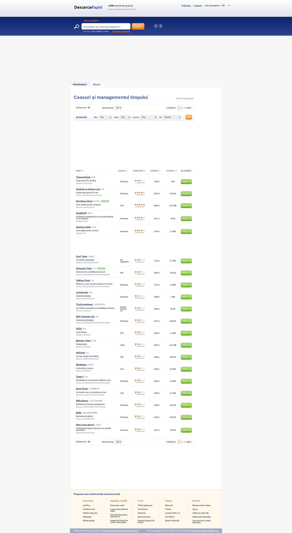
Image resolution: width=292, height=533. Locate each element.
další (188, 108)
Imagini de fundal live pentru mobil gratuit (119, 521)
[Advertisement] (146, 58)
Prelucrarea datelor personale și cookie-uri (120, 531)
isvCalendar (82, 292)
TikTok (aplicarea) (145, 505)
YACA (79, 328)
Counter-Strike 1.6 (172, 513)
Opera (195, 509)
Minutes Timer (83, 340)
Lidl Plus (86, 505)
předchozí (171, 108)
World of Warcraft (172, 521)
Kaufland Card (89, 509)
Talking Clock (83, 280)
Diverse (196, 501)
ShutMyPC (81, 213)
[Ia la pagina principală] (89, 11)
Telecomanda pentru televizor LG (118, 516)
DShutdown (82, 400)
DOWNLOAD (186, 182)
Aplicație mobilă (118, 501)
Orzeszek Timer (84, 268)
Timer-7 (80, 376)
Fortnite (168, 509)
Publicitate (186, 5)
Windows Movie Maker (201, 505)
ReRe (79, 412)
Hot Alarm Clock (84, 201)
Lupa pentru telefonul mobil (119, 510)
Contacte (198, 5)
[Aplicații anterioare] (156, 26)
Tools (140, 501)
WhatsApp (87, 517)
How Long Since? (85, 424)
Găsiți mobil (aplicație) (201, 517)
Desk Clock (82, 388)
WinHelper (81, 364)
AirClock (80, 352)
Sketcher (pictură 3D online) (146, 522)
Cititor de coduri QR (200, 513)
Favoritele (88, 501)
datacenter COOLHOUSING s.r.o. (205, 531)
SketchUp (142, 513)
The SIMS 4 (170, 517)
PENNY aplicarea (90, 513)
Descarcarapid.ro (91, 21)
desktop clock (83, 227)
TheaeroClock (83, 177)
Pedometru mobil (117, 505)
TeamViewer (143, 509)
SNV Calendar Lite (85, 316)
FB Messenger (89, 521)
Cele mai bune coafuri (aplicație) (201, 522)
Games (168, 501)
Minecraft (169, 505)
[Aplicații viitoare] (160, 26)
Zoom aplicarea (144, 517)
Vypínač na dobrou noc (88, 189)
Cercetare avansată (121, 31)
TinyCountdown (84, 304)
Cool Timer (81, 256)
